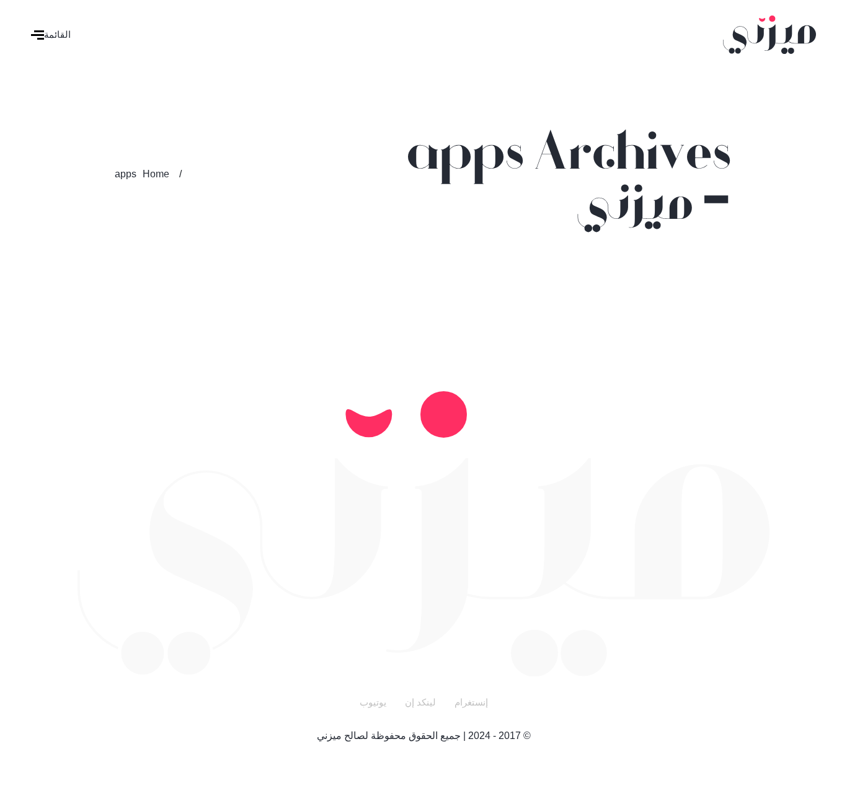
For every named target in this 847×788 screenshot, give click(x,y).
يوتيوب (373, 702)
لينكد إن (420, 702)
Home (156, 174)
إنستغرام (471, 702)
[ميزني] (769, 34)
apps (125, 174)
